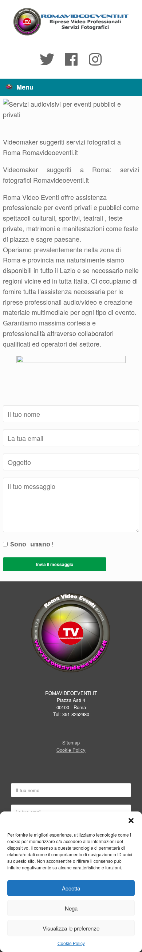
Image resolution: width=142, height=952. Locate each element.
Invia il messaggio (54, 564)
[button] (131, 820)
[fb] (71, 59)
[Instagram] (95, 59)
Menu (24, 87)
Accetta (71, 888)
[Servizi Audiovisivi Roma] (71, 21)
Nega (71, 908)
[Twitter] (47, 59)
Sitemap (71, 742)
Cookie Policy (71, 943)
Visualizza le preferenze (71, 928)
